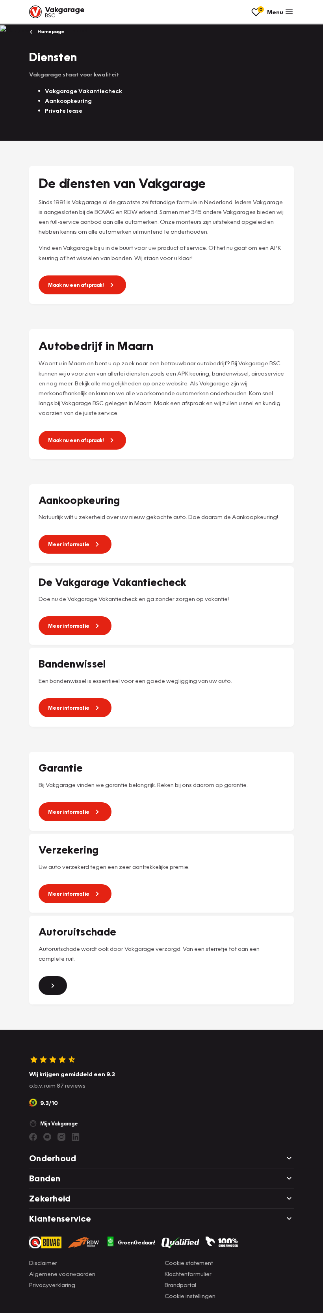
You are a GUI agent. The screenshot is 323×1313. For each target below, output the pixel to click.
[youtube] (47, 1137)
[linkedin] (76, 1137)
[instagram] (61, 1137)
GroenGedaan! (136, 1242)
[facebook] (33, 1137)
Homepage (50, 31)
